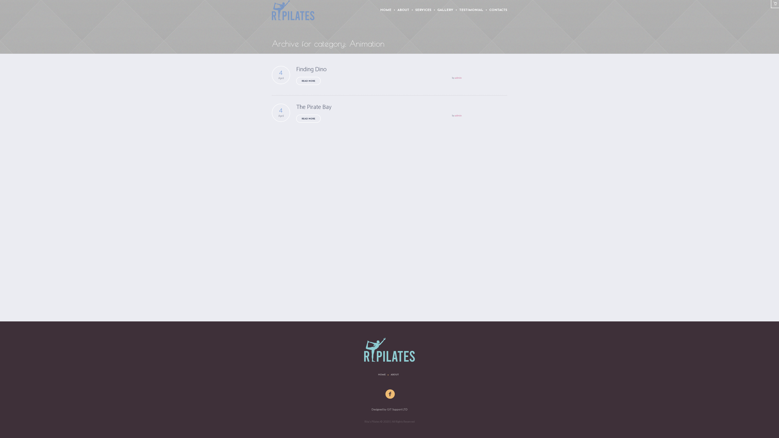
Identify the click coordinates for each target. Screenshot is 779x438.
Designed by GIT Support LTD (390, 409)
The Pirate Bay (313, 107)
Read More (308, 81)
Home (382, 375)
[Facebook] (390, 394)
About (395, 375)
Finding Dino (311, 69)
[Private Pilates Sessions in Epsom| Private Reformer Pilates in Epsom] (389, 350)
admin (458, 77)
